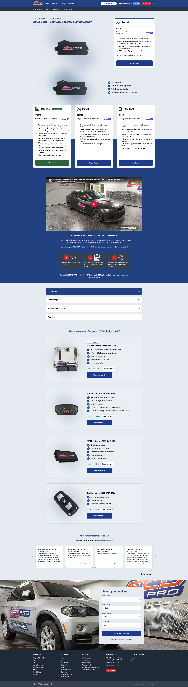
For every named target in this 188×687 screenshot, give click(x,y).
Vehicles (35, 18)
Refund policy (86, 660)
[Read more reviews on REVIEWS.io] (146, 574)
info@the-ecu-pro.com (113, 662)
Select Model (106, 604)
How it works (56, 9)
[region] (94, 557)
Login (132, 660)
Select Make (106, 596)
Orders (133, 658)
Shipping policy (86, 658)
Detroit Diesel (37, 672)
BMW (42, 18)
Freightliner (64, 662)
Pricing (47, 9)
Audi (34, 669)
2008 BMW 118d (127, 3)
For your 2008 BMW (39, 658)
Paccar (35, 674)
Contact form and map (113, 666)
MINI (34, 662)
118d (54, 18)
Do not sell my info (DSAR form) (91, 667)
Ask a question (67, 9)
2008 (59, 18)
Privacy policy (86, 662)
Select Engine (106, 613)
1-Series (48, 18)
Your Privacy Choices (88, 669)
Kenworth (64, 665)
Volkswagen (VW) (38, 667)
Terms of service (87, 665)
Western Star (65, 677)
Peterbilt (64, 672)
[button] (32, 556)
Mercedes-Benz (38, 665)
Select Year (106, 621)
